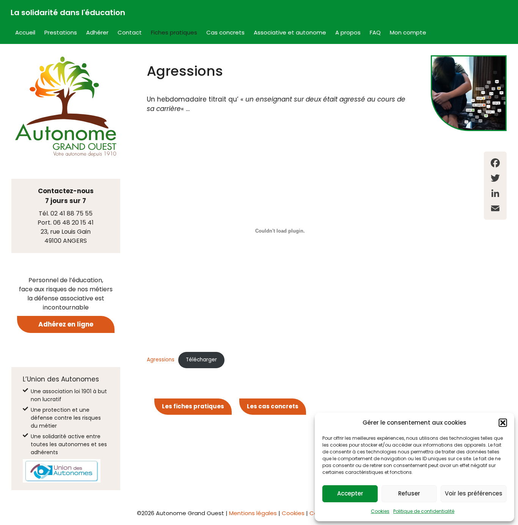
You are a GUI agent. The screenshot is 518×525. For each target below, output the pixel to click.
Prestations (60, 32)
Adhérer (97, 32)
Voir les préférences (473, 493)
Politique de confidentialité (423, 511)
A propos (348, 32)
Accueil (25, 32)
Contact (130, 32)
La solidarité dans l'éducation (68, 12)
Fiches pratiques (174, 32)
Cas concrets (225, 32)
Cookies (380, 511)
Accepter (350, 493)
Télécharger (201, 359)
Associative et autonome (290, 32)
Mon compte (408, 32)
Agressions (160, 359)
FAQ (375, 32)
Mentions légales (253, 513)
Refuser (409, 493)
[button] (503, 423)
